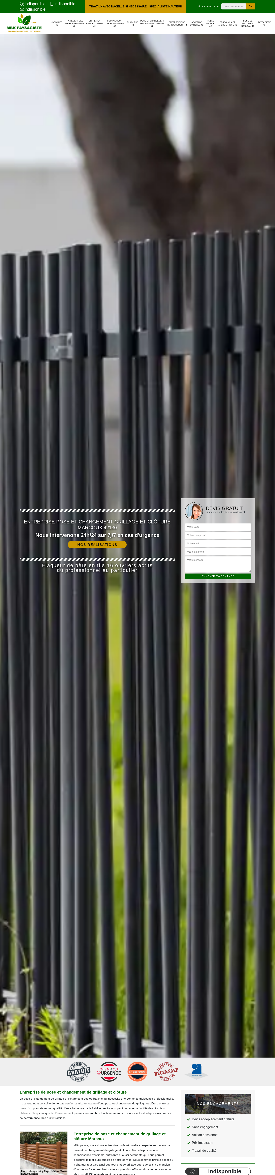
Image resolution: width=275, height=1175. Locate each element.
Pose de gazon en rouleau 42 (247, 23)
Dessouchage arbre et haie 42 (227, 23)
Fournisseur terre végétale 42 (114, 23)
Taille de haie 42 (210, 23)
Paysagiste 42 (264, 23)
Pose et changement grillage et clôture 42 (152, 23)
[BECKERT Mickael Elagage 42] (24, 23)
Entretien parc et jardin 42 (94, 23)
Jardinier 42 (57, 23)
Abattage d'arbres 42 (196, 23)
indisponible (35, 4)
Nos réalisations (97, 545)
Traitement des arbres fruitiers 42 (74, 23)
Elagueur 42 (132, 23)
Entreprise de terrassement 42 (177, 23)
